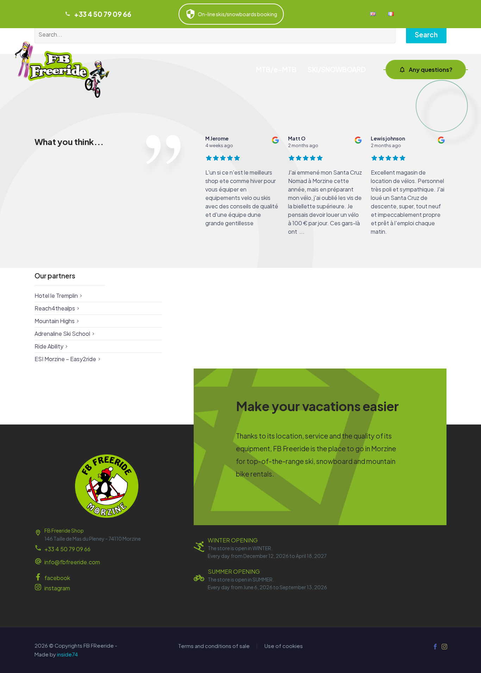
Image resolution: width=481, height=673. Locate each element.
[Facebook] (435, 646)
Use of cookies (283, 646)
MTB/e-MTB (276, 69)
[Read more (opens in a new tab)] (107, 563)
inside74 (67, 654)
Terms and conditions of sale (214, 646)
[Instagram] (444, 646)
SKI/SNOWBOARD (337, 69)
